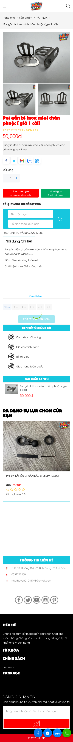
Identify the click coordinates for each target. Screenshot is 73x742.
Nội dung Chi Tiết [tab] (19, 241)
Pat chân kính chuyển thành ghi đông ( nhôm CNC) (32, 478)
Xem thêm (35, 296)
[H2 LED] (36, 5)
